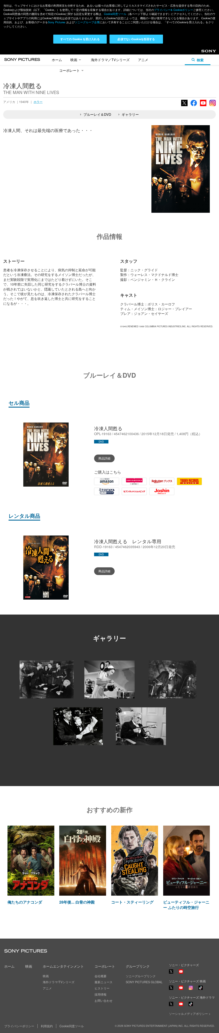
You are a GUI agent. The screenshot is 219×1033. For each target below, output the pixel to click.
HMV (125, 484)
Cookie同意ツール (115, 14)
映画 (73, 59)
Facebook (194, 105)
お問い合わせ (103, 1000)
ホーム (57, 59)
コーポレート (69, 70)
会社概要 (101, 976)
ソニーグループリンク (141, 976)
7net (125, 494)
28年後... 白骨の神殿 (77, 902)
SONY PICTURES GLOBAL (144, 982)
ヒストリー (102, 988)
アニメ (143, 59)
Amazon (100, 484)
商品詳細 (104, 458)
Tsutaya (100, 494)
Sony (205, 52)
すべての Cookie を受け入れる (79, 39)
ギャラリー (130, 114)
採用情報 (101, 994)
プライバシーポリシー (19, 1026)
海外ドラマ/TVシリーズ (58, 982)
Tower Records (188, 484)
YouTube (203, 105)
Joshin (154, 494)
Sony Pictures (56, 22)
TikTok (200, 989)
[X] (171, 988)
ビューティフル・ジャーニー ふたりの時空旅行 (186, 904)
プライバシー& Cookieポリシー (173, 10)
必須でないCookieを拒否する (136, 39)
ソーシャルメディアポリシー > (189, 1013)
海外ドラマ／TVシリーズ (110, 59)
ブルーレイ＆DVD (97, 114)
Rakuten (155, 484)
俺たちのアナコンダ (24, 902)
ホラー (38, 102)
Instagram (212, 105)
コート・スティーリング (132, 902)
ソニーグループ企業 (87, 22)
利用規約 (47, 1026)
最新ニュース (103, 982)
